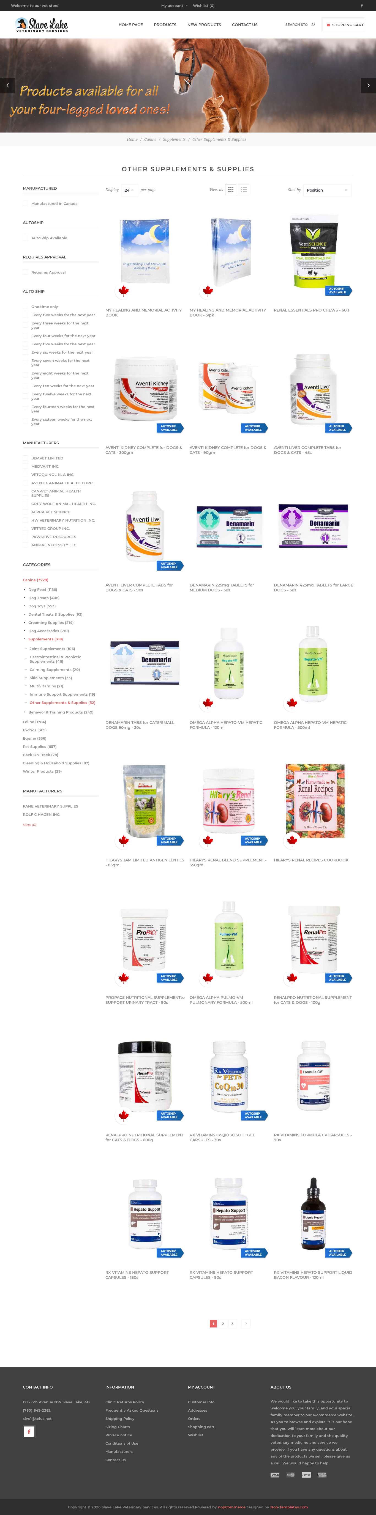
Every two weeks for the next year (63, 315)
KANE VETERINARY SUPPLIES (50, 806)
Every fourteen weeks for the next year (63, 408)
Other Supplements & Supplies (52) (63, 702)
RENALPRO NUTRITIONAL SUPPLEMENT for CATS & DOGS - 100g (313, 1000)
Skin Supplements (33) (51, 678)
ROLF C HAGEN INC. (41, 814)
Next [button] (368, 85)
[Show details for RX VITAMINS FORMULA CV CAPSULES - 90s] (313, 1076)
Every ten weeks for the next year (62, 386)
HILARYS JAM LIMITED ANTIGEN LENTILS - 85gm (144, 862)
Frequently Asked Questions (132, 1410)
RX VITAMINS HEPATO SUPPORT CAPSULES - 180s (137, 1275)
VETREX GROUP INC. (50, 528)
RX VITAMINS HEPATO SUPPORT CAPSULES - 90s (221, 1275)
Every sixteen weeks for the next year (61, 421)
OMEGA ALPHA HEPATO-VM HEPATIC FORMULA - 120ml (226, 725)
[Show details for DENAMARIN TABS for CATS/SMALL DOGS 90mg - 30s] (145, 663)
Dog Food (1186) (42, 589)
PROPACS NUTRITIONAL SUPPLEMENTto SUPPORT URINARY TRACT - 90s (145, 1000)
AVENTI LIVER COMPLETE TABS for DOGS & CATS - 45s (307, 450)
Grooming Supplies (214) (51, 622)
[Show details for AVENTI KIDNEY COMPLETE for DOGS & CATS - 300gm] (145, 388)
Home (132, 139)
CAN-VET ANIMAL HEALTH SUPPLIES (56, 493)
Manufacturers (119, 1451)
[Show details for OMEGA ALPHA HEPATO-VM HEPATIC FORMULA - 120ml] (229, 663)
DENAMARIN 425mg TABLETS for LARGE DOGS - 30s (313, 588)
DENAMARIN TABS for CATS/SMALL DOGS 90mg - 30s (139, 725)
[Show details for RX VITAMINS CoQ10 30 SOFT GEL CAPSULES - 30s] (229, 1076)
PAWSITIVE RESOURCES (53, 537)
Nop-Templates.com (289, 1507)
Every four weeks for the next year (63, 336)
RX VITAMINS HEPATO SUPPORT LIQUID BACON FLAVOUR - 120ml (313, 1275)
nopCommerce (232, 1507)
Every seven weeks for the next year (60, 362)
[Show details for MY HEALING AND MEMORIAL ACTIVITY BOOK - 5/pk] (229, 251)
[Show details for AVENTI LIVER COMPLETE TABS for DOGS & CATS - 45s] (313, 388)
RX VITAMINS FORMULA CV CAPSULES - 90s (313, 1137)
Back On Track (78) (40, 755)
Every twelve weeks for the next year (61, 396)
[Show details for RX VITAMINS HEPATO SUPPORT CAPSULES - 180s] (145, 1213)
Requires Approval (48, 272)
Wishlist (195, 1435)
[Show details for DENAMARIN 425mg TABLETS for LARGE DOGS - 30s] (313, 526)
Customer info (201, 1402)
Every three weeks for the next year (60, 325)
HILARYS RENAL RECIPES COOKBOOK (311, 860)
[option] (188, 85)
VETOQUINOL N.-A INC (52, 474)
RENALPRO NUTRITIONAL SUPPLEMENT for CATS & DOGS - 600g (144, 1137)
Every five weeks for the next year (63, 344)
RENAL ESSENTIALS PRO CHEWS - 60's (311, 310)
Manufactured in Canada (54, 203)
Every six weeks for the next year (62, 352)
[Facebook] (29, 1431)
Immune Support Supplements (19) (62, 694)
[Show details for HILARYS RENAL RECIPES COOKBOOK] (313, 801)
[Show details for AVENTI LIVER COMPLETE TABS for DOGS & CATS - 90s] (145, 526)
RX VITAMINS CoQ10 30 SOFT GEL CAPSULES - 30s (222, 1137)
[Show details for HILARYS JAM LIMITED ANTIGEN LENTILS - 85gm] (145, 801)
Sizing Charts (117, 1427)
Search (312, 24)
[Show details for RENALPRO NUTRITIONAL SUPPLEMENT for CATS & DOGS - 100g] (313, 938)
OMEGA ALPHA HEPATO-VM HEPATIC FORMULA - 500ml (310, 725)
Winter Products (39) (42, 771)
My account (172, 5)
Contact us (115, 1460)
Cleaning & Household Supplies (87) (56, 763)
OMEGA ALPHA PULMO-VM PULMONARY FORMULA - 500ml (221, 1000)
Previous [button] (7, 85)
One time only (44, 306)
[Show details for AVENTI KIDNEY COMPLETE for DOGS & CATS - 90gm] (229, 388)
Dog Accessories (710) (48, 631)
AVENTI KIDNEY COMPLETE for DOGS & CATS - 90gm (228, 450)
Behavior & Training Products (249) (61, 712)
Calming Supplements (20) (55, 669)
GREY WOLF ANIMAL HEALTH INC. (63, 504)
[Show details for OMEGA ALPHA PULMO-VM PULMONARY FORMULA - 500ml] (229, 938)
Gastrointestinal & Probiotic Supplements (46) (55, 659)
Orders (194, 1418)
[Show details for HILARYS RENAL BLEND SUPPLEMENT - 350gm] (229, 801)
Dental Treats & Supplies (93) (55, 614)
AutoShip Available (49, 238)
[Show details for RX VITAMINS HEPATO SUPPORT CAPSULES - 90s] (229, 1213)
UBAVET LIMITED (47, 458)
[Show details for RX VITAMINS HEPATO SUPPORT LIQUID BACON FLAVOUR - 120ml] (313, 1213)
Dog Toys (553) (42, 606)
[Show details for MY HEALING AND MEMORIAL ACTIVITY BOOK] (145, 251)
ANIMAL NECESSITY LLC (53, 545)
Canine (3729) (35, 580)
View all (29, 825)
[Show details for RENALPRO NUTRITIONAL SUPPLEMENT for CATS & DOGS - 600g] (145, 1076)
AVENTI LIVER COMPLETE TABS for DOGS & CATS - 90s (139, 588)
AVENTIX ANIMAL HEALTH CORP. (62, 483)
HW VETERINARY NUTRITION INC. (63, 520)
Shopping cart (201, 1427)
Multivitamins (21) (46, 686)
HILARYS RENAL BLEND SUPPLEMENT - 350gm (228, 862)
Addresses (197, 1410)
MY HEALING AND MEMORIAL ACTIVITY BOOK (143, 313)
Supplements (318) (45, 639)
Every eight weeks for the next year (60, 375)
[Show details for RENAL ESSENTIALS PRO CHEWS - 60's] (313, 251)
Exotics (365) (35, 730)
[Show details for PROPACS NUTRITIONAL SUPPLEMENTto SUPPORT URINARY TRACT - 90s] (145, 938)
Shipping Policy (120, 1418)
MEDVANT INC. (45, 466)
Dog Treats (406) (44, 598)
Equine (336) (35, 738)
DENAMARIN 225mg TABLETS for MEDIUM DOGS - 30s (222, 588)
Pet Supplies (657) (40, 746)
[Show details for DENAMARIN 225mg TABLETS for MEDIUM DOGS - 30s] (229, 526)
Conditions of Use (121, 1443)
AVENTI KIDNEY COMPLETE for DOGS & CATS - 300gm (143, 450)
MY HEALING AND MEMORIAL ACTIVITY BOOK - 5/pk (228, 313)
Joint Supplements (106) (52, 648)
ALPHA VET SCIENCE (50, 512)
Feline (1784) (34, 722)
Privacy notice (118, 1435)
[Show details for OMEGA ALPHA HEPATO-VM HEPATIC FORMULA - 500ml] (313, 663)
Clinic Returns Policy (124, 1402)
